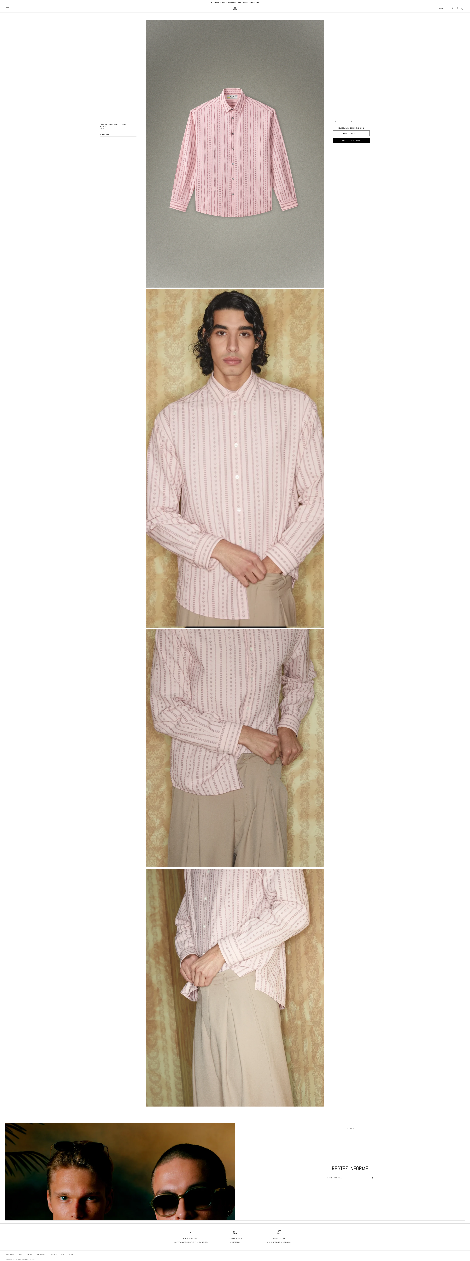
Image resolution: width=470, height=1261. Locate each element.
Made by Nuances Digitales (26, 1260)
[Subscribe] (371, 1178)
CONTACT (21, 1254)
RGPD (62, 1254)
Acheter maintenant (351, 140)
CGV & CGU (54, 1254)
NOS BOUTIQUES (10, 1254)
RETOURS (30, 1254)
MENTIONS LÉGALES (42, 1254)
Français (441, 8)
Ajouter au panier (351, 133)
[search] (451, 8)
